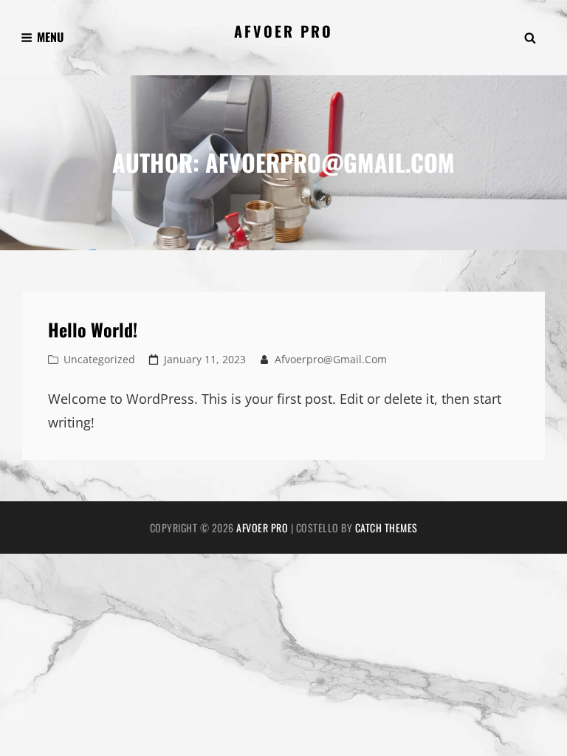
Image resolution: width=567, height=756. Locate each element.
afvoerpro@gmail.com (331, 359)
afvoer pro (283, 31)
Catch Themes (386, 527)
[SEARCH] (530, 38)
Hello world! (92, 329)
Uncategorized (99, 359)
